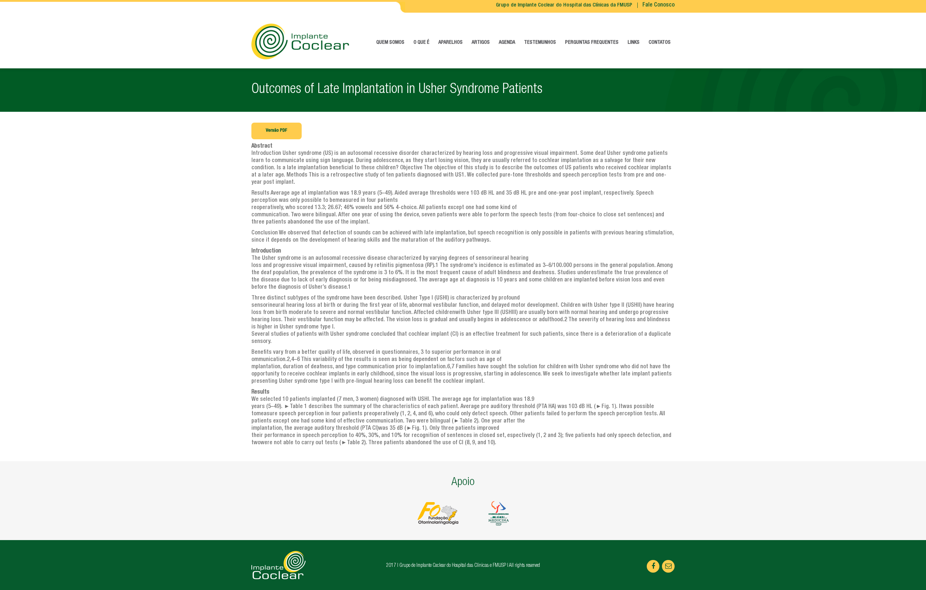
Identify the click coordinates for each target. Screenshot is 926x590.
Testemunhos (540, 42)
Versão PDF (276, 130)
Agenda (507, 42)
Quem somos (390, 42)
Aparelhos (450, 42)
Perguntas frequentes (592, 42)
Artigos (481, 42)
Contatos (660, 42)
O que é (421, 42)
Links (634, 42)
